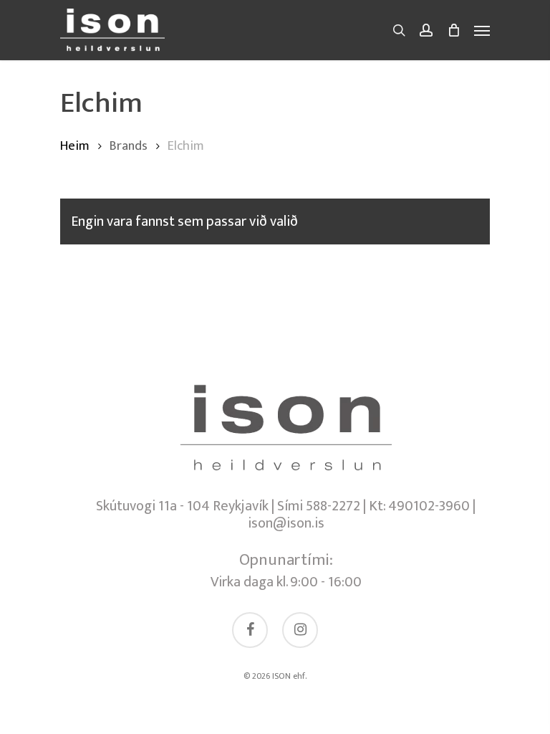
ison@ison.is (286, 523)
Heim (75, 146)
